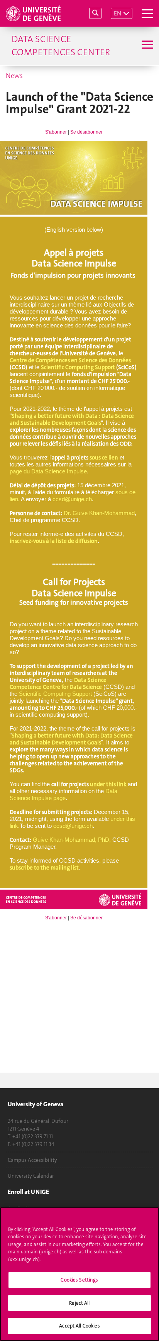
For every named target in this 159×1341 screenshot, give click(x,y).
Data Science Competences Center (61, 45)
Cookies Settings (79, 1280)
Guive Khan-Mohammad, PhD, (72, 839)
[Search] (95, 13)
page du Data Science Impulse (48, 471)
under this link (108, 784)
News (14, 75)
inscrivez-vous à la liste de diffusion (54, 541)
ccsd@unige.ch (72, 499)
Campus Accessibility (32, 1159)
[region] (79, 1274)
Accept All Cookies (79, 1325)
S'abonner (56, 132)
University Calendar (31, 1175)
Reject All (79, 1303)
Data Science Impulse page (63, 794)
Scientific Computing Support (78, 367)
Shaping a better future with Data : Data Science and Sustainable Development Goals (72, 419)
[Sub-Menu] (146, 45)
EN (117, 13)
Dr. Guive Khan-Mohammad (99, 513)
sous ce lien (104, 457)
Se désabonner (86, 132)
